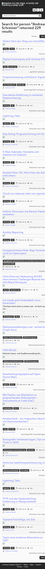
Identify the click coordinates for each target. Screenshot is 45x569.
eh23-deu (21, 85)
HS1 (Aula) (24, 470)
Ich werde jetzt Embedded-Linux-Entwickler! (22, 302)
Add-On (6, 124)
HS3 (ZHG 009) (9, 264)
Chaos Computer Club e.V (12, 565)
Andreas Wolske (10, 204)
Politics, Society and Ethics (12, 338)
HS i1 (12, 385)
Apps (31, 565)
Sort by (34, 36)
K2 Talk (11, 429)
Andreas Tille (9, 530)
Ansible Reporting (13, 232)
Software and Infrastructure (13, 361)
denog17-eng (14, 290)
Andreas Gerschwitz (12, 473)
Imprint (38, 565)
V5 (12, 142)
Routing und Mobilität (11, 470)
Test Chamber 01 (9, 85)
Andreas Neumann (11, 455)
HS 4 (17, 317)
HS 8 (12, 49)
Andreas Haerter (11, 343)
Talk (5, 429)
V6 (12, 222)
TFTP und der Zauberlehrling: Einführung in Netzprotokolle (19, 500)
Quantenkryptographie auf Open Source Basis (21, 376)
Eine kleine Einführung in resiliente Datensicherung (23, 97)
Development (8, 317)
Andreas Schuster (11, 411)
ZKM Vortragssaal (30, 338)
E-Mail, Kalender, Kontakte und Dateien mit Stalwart (21, 154)
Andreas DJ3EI (10, 88)
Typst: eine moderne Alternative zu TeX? (23, 539)
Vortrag (6, 106)
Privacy (19, 567)
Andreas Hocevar (11, 269)
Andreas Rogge (10, 109)
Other (6, 49)
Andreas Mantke (11, 52)
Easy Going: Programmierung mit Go (23, 134)
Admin (6, 385)
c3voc (26, 567)
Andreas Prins (9, 70)
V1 (12, 162)
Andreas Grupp (10, 165)
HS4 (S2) (31, 450)
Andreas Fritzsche (11, 243)
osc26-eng (12, 67)
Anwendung (8, 408)
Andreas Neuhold (11, 387)
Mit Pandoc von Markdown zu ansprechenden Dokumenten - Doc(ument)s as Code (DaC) (20, 398)
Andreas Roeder (10, 293)
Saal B (6, 290)
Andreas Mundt (10, 512)
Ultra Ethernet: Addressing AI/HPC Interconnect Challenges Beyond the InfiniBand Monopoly (24, 279)
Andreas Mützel (10, 320)
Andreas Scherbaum (12, 127)
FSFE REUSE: (10, 350)
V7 (12, 201)
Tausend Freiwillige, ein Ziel (19, 519)
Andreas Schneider (11, 144)
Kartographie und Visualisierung (14, 450)
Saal (5, 67)
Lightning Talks (11, 116)
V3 (12, 106)
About (26, 565)
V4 (12, 124)
